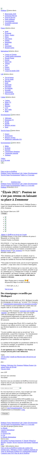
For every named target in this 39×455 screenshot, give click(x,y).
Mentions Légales (16, 449)
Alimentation (9, 92)
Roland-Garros (9, 48)
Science (7, 69)
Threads (25, 440)
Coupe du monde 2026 (12, 71)
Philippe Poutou (6, 250)
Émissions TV (9, 120)
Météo (7, 146)
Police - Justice (9, 35)
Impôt (6, 44)
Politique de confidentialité (22, 451)
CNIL (23, 410)
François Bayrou (10, 17)
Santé (6, 31)
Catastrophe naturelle (11, 153)
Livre (6, 108)
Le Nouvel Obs (6, 433)
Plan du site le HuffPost (21, 453)
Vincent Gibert (5, 369)
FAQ (12, 453)
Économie (8, 33)
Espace (7, 67)
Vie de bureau (9, 77)
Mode (6, 111)
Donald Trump (9, 58)
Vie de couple (9, 79)
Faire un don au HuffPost (9, 171)
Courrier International (7, 430)
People (7, 122)
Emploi (7, 40)
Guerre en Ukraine (11, 54)
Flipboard (35, 442)
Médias (7, 104)
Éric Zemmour (17, 250)
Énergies (7, 150)
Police (7, 37)
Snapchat (20, 442)
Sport (6, 127)
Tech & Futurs (5, 130)
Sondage (7, 25)
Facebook (12, 440)
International (5, 51)
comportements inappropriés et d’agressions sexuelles (20, 304)
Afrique (7, 63)
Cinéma (7, 100)
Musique (7, 106)
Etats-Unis (8, 62)
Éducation (8, 86)
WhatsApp (32, 440)
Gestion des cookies (23, 448)
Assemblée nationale (11, 23)
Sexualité (8, 90)
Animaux (8, 155)
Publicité (34, 451)
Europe (7, 60)
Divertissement (5, 115)
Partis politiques (10, 19)
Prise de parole (9, 94)
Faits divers (8, 39)
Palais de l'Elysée (11, 367)
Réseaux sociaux (10, 125)
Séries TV (8, 102)
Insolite (7, 123)
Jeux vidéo (8, 109)
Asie (6, 65)
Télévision (8, 118)
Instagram (18, 440)
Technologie (9, 136)
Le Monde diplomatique (8, 437)
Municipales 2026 (10, 14)
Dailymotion (27, 442)
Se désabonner (9, 451)
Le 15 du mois (5, 160)
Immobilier (8, 42)
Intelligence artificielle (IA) (13, 139)
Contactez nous (6, 453)
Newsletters (4, 440)
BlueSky (3, 442)
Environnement (5, 143)
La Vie (3, 435)
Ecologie (7, 148)
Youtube (9, 442)
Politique (3, 10)
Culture (3, 97)
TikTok (14, 442)
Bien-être (8, 81)
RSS (2, 444)
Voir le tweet (9, 289)
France (3, 28)
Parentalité (8, 85)
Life (2, 74)
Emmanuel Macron (11, 16)
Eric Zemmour (18, 365)
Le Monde (4, 428)
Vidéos (3, 158)
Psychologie (8, 88)
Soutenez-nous (15, 182)
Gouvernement (9, 21)
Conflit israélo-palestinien (13, 56)
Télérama (4, 431)
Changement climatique (12, 151)
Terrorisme (8, 46)
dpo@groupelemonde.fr (14, 408)
